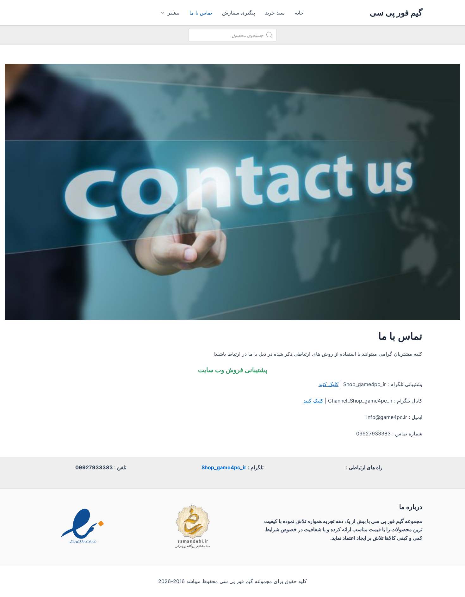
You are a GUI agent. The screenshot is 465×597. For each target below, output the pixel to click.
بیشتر (173, 12)
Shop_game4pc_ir (224, 467)
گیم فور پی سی (396, 12)
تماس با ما (200, 12)
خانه (299, 12)
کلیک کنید (328, 384)
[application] (164, 12)
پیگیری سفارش (238, 12)
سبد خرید (275, 12)
